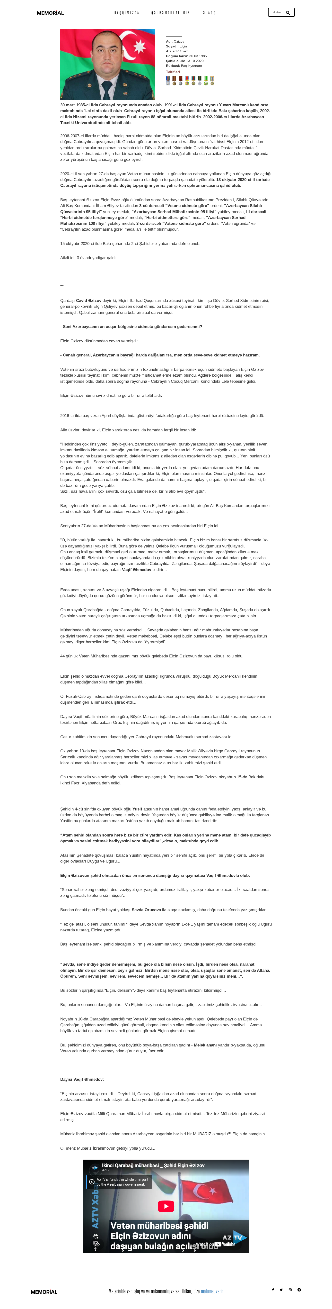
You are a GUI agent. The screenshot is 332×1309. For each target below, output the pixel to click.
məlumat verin (212, 1291)
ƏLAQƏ (209, 12)
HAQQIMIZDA (127, 12)
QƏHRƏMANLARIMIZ (171, 12)
